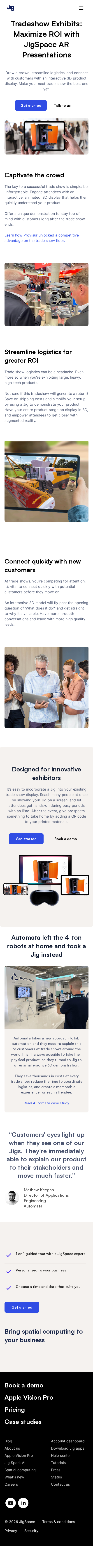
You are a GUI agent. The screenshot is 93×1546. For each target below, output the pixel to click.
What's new (14, 1477)
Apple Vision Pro (29, 1397)
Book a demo (65, 839)
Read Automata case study (46, 1103)
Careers (11, 1484)
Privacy (11, 1530)
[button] (81, 8)
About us (12, 1448)
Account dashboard (68, 1441)
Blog (8, 1441)
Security (31, 1530)
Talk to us (62, 105)
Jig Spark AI (15, 1462)
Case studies (23, 1422)
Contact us (60, 1484)
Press (55, 1470)
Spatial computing (20, 1470)
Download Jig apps (67, 1448)
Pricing (15, 1409)
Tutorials (58, 1462)
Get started (31, 105)
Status (56, 1477)
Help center (61, 1455)
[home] (9, 8)
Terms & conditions (58, 1521)
